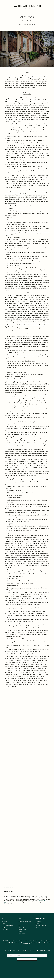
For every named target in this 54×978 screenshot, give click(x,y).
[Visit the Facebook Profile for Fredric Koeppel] (4, 894)
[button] (15, 6)
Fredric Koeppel (9, 891)
